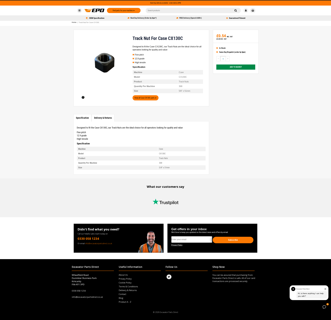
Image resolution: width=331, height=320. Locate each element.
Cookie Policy (125, 282)
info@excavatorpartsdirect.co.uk (98, 243)
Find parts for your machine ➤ (124, 10)
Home (74, 22)
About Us (123, 274)
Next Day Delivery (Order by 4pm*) (143, 18)
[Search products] (235, 10)
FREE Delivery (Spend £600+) (190, 18)
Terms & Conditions (128, 286)
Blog (121, 298)
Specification (82, 117)
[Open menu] (79, 10)
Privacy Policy (125, 278)
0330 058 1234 (88, 238)
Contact (122, 294)
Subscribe (233, 240)
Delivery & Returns (103, 117)
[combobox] (193, 10)
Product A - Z (125, 301)
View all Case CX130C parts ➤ (145, 98)
